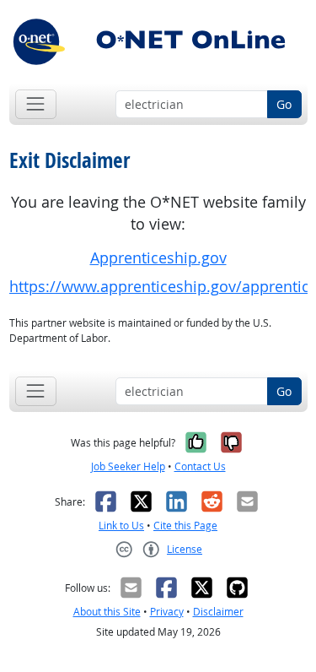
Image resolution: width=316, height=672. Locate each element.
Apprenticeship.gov (158, 258)
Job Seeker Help (128, 466)
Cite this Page (185, 525)
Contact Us (200, 466)
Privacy (167, 611)
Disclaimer (218, 611)
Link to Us (121, 525)
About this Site (107, 611)
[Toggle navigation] (35, 104)
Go (284, 104)
